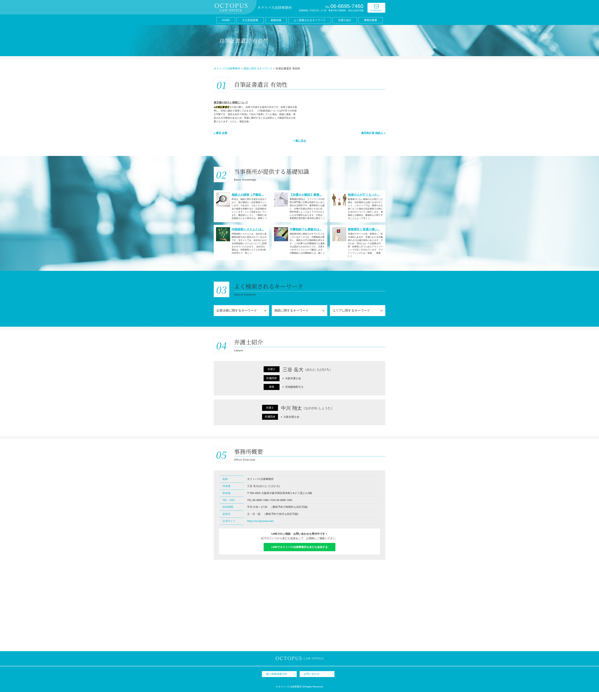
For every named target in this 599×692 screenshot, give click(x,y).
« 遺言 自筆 (220, 132)
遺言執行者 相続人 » (373, 132)
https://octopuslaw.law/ (260, 521)
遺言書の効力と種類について (231, 102)
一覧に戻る (299, 140)
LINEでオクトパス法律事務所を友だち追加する (299, 547)
